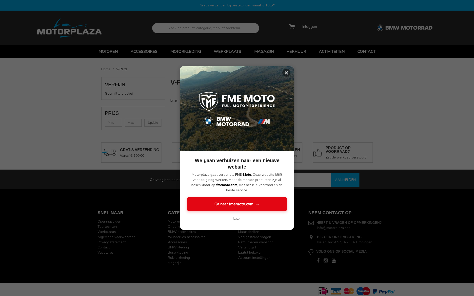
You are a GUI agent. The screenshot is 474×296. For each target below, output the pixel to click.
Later (237, 218)
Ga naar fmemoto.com (237, 204)
